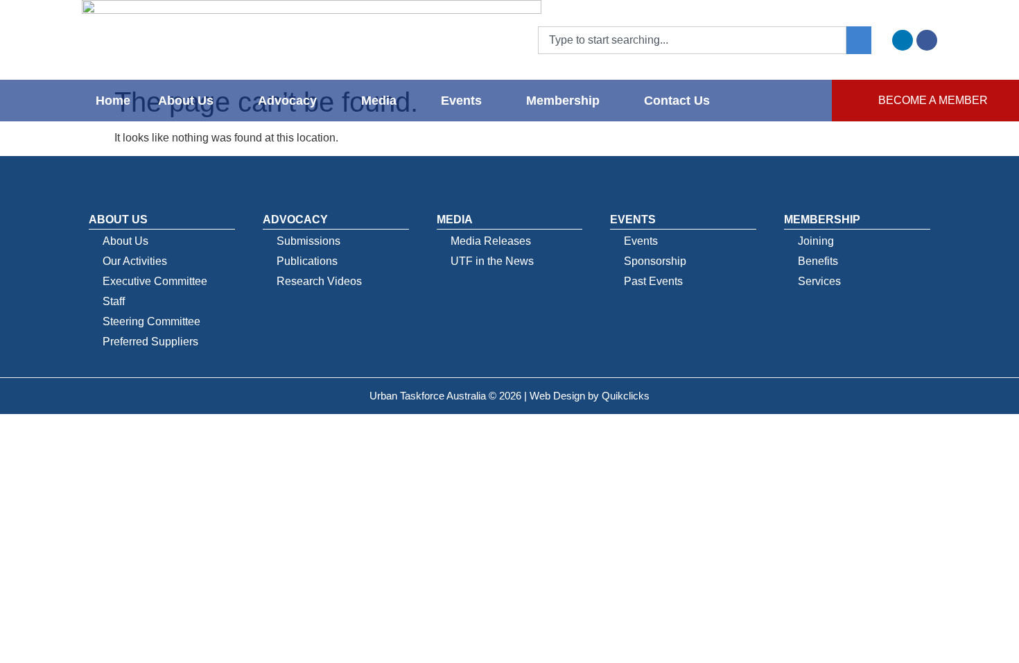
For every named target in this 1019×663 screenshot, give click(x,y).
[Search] (858, 40)
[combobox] (692, 40)
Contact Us (677, 100)
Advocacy (287, 100)
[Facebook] (926, 40)
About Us (186, 100)
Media (379, 100)
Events (461, 100)
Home (113, 100)
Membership (563, 100)
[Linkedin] (902, 40)
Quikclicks (626, 396)
